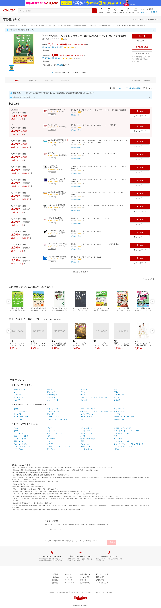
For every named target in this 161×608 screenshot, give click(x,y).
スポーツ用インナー (64, 25)
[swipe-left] (9, 301)
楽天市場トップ (12, 25)
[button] (109, 10)
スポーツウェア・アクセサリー (46, 25)
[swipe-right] (152, 301)
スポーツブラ (92, 25)
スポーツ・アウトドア (26, 25)
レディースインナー (79, 25)
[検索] (94, 10)
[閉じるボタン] (153, 30)
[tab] (17, 80)
